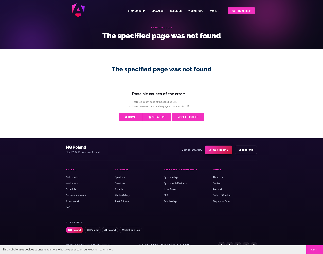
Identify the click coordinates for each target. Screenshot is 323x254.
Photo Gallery (122, 195)
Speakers (158, 11)
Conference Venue (76, 195)
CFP (166, 195)
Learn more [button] (106, 249)
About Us (218, 177)
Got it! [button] (314, 249)
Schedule (71, 189)
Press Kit (218, 189)
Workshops (195, 11)
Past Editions (122, 201)
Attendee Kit (73, 201)
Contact (217, 183)
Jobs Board (170, 189)
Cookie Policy (184, 244)
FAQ (68, 207)
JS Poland (92, 230)
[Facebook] (221, 245)
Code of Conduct (222, 195)
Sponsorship (136, 11)
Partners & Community (181, 169)
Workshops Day (130, 230)
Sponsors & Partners (175, 183)
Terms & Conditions (148, 244)
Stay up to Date (221, 201)
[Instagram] (254, 245)
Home (131, 117)
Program (121, 169)
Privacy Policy (168, 244)
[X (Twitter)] (229, 245)
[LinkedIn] (246, 245)
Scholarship (170, 201)
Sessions (176, 11)
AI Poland (110, 230)
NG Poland (74, 230)
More (213, 11)
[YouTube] (238, 245)
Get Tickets (240, 11)
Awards (119, 189)
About (217, 169)
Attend (71, 169)
